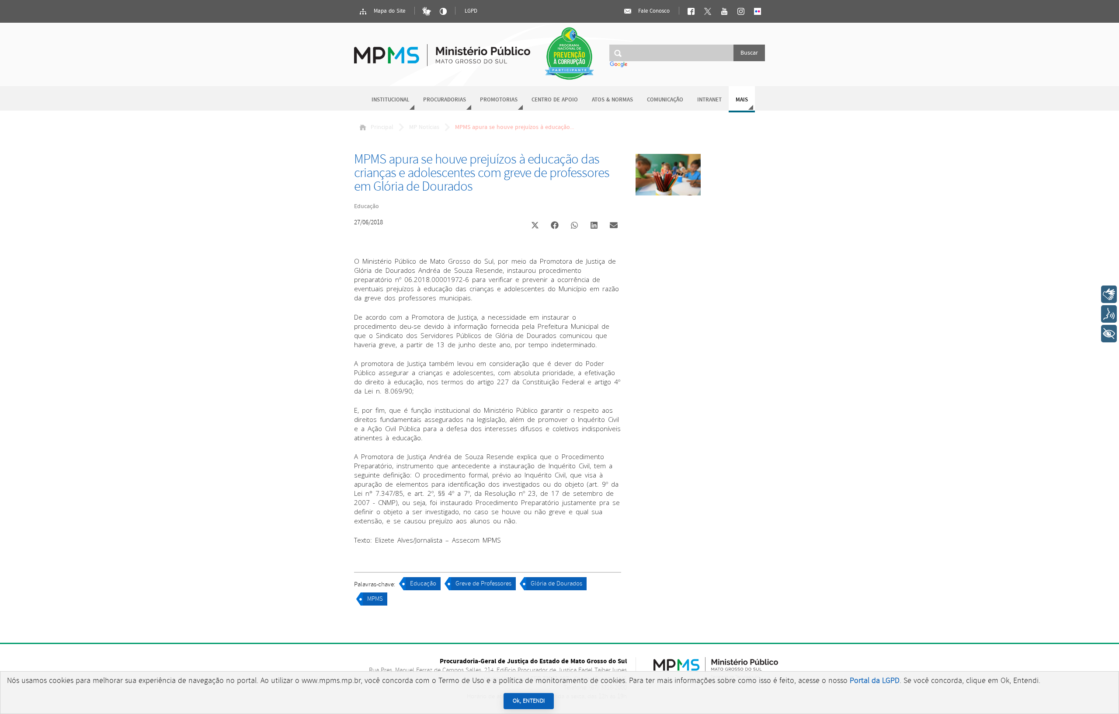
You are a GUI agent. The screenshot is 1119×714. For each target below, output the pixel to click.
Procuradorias (444, 100)
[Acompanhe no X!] (708, 11)
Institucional (390, 100)
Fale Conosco (653, 11)
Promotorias (499, 100)
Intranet (709, 100)
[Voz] (1109, 314)
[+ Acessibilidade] (1109, 333)
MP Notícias (424, 127)
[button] (534, 226)
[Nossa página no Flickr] (758, 11)
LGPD (471, 11)
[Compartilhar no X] (535, 226)
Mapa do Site (388, 11)
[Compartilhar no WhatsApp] (574, 226)
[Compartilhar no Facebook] (555, 226)
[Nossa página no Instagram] (741, 11)
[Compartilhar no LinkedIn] (594, 226)
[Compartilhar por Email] (614, 226)
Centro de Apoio (555, 100)
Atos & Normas (612, 100)
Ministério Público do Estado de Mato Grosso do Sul (442, 50)
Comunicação (665, 100)
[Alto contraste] (443, 11)
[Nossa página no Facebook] (691, 11)
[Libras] (427, 11)
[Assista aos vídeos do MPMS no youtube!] (724, 11)
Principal (382, 127)
